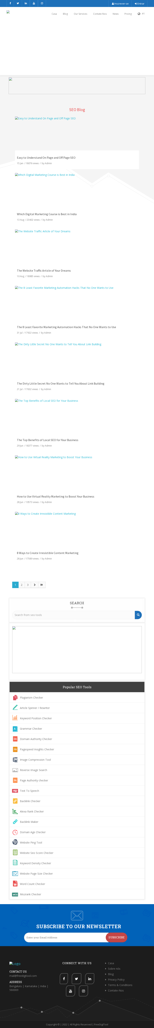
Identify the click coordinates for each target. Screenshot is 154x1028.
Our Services (80, 13)
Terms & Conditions (120, 985)
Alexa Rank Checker (32, 811)
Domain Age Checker (33, 832)
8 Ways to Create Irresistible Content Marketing (48, 553)
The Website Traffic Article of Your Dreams (44, 270)
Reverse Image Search (33, 770)
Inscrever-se (121, 3)
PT (142, 13)
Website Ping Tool (31, 842)
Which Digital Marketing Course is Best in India (47, 214)
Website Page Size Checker (36, 873)
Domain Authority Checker (36, 739)
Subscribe (117, 937)
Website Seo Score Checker (36, 853)
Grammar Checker (31, 728)
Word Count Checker (32, 884)
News (116, 13)
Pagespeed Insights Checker (37, 749)
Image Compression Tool (35, 759)
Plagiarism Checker (31, 697)
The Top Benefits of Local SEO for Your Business (47, 440)
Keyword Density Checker (35, 863)
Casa (54, 13)
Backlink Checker (30, 801)
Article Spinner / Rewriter (35, 708)
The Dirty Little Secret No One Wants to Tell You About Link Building (60, 383)
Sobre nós (114, 968)
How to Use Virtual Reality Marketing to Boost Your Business (55, 496)
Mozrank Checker (30, 894)
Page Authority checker (34, 780)
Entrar (140, 3)
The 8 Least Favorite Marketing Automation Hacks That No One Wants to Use (66, 327)
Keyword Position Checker (36, 718)
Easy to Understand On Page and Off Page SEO (46, 157)
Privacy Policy (116, 979)
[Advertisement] (77, 48)
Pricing (128, 13)
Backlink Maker (29, 822)
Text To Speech (29, 791)
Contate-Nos (100, 13)
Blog (65, 13)
